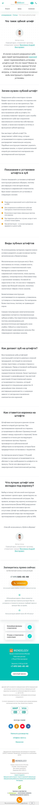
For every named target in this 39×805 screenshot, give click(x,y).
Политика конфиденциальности (19, 773)
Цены (19, 9)
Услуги (7, 9)
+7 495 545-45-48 (36, 3)
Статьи (15, 15)
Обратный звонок (19, 674)
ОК (32, 803)
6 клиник (31, 9)
